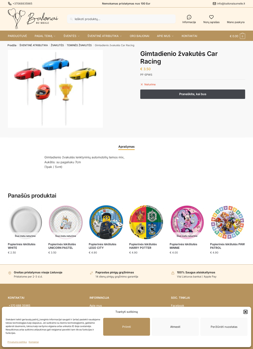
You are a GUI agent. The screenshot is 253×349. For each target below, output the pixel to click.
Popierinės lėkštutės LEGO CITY (102, 246)
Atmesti (175, 327)
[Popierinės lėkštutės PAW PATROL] (227, 222)
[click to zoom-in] (55, 89)
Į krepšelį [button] (106, 260)
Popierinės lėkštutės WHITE (21, 246)
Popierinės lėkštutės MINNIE (183, 246)
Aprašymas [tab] (126, 146)
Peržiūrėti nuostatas (224, 327)
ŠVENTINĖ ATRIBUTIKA (33, 45)
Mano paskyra (236, 22)
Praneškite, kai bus (25, 260)
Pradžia (11, 45)
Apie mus (96, 305)
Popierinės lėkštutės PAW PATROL (227, 246)
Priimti (126, 327)
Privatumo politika (17, 342)
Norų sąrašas (211, 22)
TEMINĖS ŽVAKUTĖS (79, 45)
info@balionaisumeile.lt (231, 3)
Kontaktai (34, 342)
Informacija (189, 22)
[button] (245, 312)
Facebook (177, 305)
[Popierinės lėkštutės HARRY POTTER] (146, 222)
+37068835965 (22, 3)
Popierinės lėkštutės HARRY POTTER (143, 246)
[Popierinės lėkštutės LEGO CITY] (106, 222)
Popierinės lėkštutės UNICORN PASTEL (62, 246)
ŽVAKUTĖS (57, 45)
